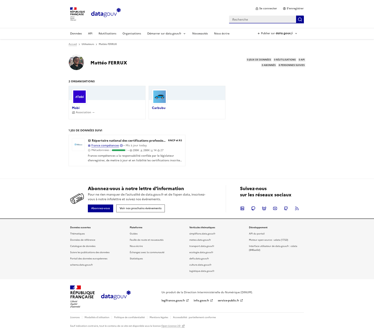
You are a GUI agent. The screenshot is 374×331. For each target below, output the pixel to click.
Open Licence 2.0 (171, 326)
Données (76, 34)
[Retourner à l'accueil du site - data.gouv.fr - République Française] (116, 296)
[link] (266, 8)
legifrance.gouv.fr (173, 301)
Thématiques (77, 233)
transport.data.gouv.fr (201, 246)
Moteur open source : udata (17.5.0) (268, 240)
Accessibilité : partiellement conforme (194, 317)
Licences (75, 317)
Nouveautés (200, 34)
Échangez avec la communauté (147, 252)
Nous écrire (221, 34)
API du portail (257, 233)
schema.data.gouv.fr (81, 265)
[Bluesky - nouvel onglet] (264, 208)
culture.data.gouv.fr (200, 265)
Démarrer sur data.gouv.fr (164, 34)
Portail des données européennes (88, 258)
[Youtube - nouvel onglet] (275, 208)
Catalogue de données (82, 246)
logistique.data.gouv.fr (201, 271)
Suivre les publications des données (89, 252)
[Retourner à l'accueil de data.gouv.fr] (106, 13)
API (90, 34)
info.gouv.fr (201, 301)
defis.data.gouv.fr (199, 258)
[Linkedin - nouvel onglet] (242, 208)
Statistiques (136, 258)
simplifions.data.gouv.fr (202, 233)
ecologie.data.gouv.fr (201, 252)
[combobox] (266, 19)
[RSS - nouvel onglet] (297, 208)
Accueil (73, 44)
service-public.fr (228, 301)
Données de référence (82, 240)
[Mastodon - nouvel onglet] (253, 208)
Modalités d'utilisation (97, 317)
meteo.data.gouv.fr (200, 240)
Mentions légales (159, 317)
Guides (134, 233)
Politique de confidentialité (129, 317)
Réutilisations (107, 34)
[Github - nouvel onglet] (286, 208)
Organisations (132, 34)
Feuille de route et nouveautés (146, 240)
